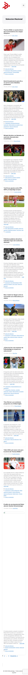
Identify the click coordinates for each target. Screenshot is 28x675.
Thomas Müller (16, 72)
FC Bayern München (14, 490)
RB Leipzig (7, 439)
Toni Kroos (18, 230)
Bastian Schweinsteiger (10, 647)
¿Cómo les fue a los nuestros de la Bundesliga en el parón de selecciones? (13, 349)
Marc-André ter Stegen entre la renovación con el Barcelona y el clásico (13, 296)
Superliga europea (12, 230)
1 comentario (8, 231)
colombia (18, 390)
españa (10, 391)
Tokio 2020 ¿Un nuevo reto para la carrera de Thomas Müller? (13, 450)
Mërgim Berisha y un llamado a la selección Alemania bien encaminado (14, 137)
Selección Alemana (9, 69)
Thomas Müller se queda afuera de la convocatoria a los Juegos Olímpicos (13, 31)
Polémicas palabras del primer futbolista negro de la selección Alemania (13, 240)
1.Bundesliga (8, 123)
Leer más (14, 66)
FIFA (6, 228)
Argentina (13, 390)
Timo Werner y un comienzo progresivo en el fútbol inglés (12, 403)
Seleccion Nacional (8, 72)
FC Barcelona (13, 335)
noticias (17, 647)
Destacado (7, 70)
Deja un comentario (9, 74)
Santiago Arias (7, 393)
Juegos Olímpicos (16, 492)
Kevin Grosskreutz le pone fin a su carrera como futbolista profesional (13, 82)
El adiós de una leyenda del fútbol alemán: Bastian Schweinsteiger (14, 505)
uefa (22, 230)
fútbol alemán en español (15, 70)
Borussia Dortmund (9, 121)
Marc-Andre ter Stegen (13, 337)
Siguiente (14, 656)
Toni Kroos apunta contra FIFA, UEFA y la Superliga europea (13, 188)
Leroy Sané (14, 284)
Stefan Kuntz (15, 493)
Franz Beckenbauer (14, 282)
